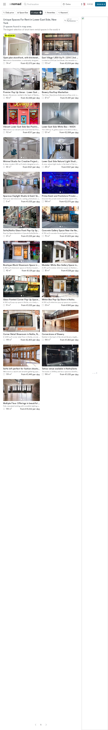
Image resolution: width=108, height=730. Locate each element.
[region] (95, 373)
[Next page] (46, 725)
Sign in (100, 4)
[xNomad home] (15, 4)
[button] (21, 53)
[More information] (59, 30)
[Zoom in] (85, 719)
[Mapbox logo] (83, 727)
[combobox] (41, 4)
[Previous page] (35, 725)
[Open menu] (4, 4)
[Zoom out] (85, 723)
